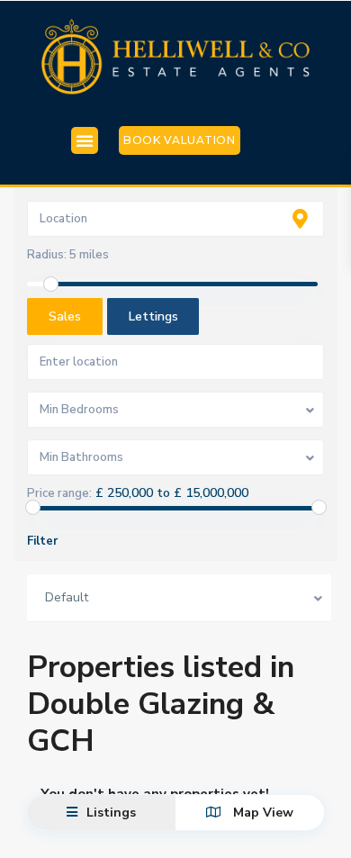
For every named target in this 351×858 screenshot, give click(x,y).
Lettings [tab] (153, 316)
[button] (84, 140)
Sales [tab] (65, 316)
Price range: (59, 493)
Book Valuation (179, 140)
